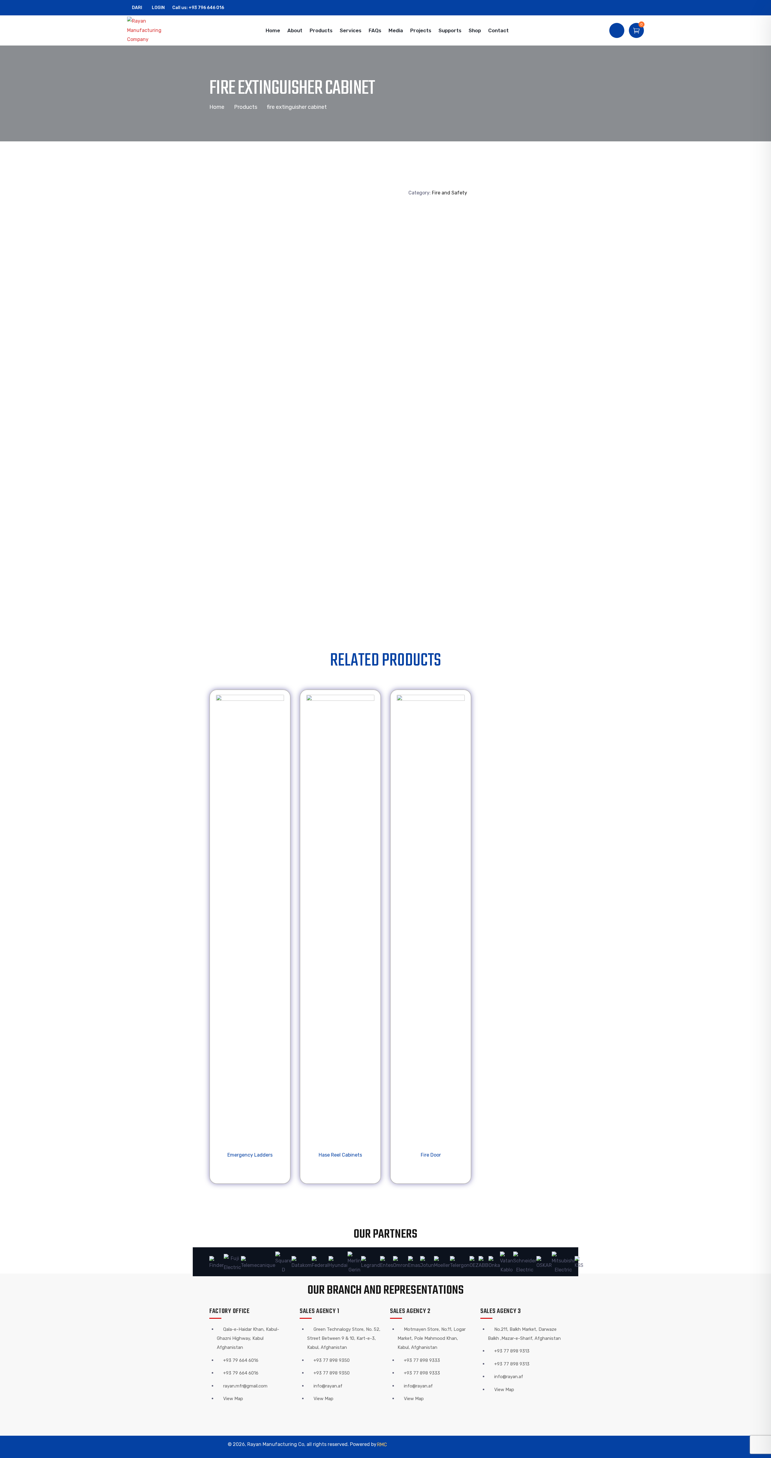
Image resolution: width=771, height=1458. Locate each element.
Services (350, 30)
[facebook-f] (623, 7)
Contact (498, 30)
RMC (382, 1444)
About (294, 30)
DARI (137, 7)
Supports (450, 30)
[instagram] (633, 7)
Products (321, 30)
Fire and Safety (449, 193)
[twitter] (614, 7)
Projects (420, 30)
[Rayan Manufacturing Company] (148, 30)
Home (273, 30)
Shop (475, 30)
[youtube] (642, 7)
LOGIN (158, 7)
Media (396, 30)
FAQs (375, 30)
